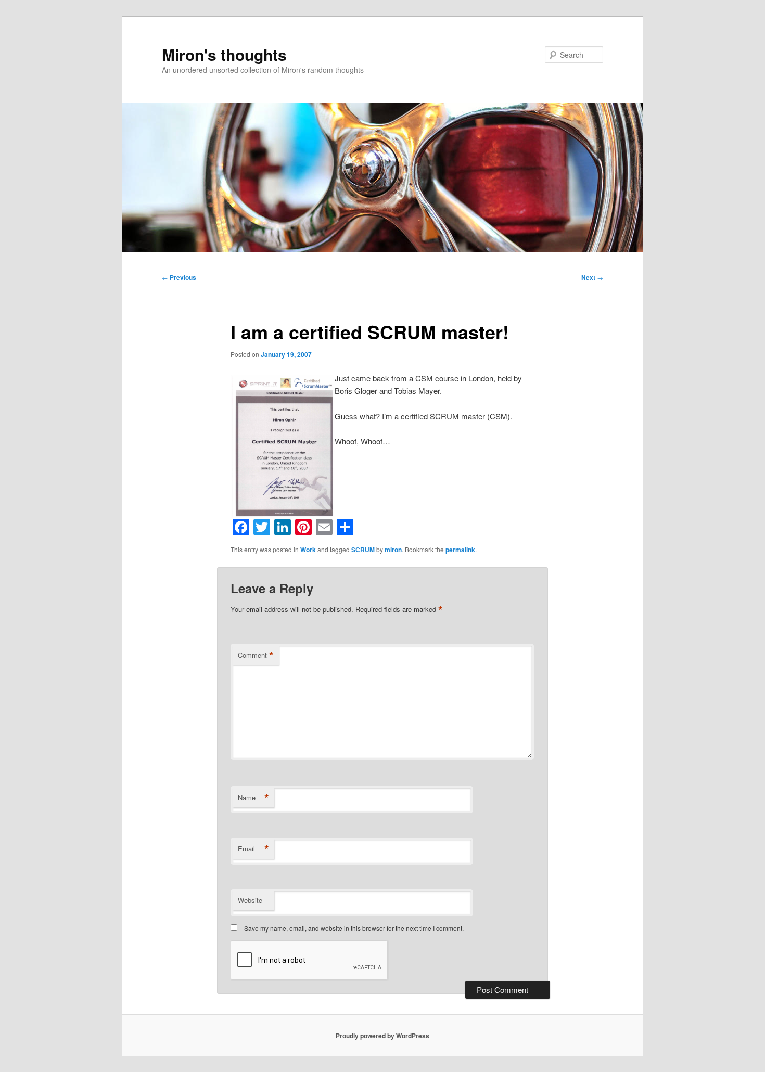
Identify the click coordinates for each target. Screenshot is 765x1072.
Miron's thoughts (224, 54)
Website (250, 900)
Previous (179, 277)
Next (592, 277)
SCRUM (363, 549)
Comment (256, 655)
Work (308, 549)
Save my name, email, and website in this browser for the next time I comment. (354, 928)
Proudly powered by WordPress (382, 1035)
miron (393, 549)
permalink (460, 549)
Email (253, 848)
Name (253, 797)
